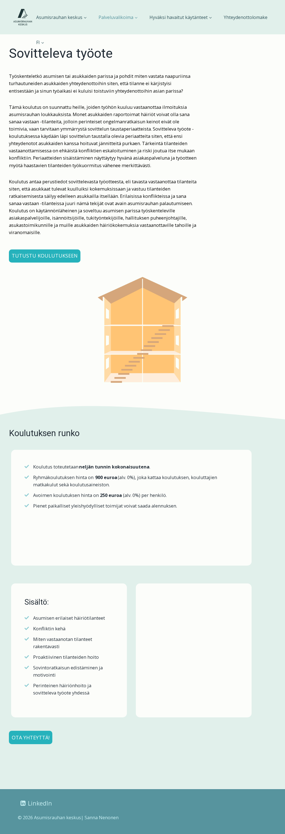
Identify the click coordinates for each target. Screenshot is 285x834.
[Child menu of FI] (40, 42)
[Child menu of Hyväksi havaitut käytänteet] (181, 17)
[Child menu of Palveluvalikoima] (118, 17)
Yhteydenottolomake (245, 17)
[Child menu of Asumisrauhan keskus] (61, 17)
